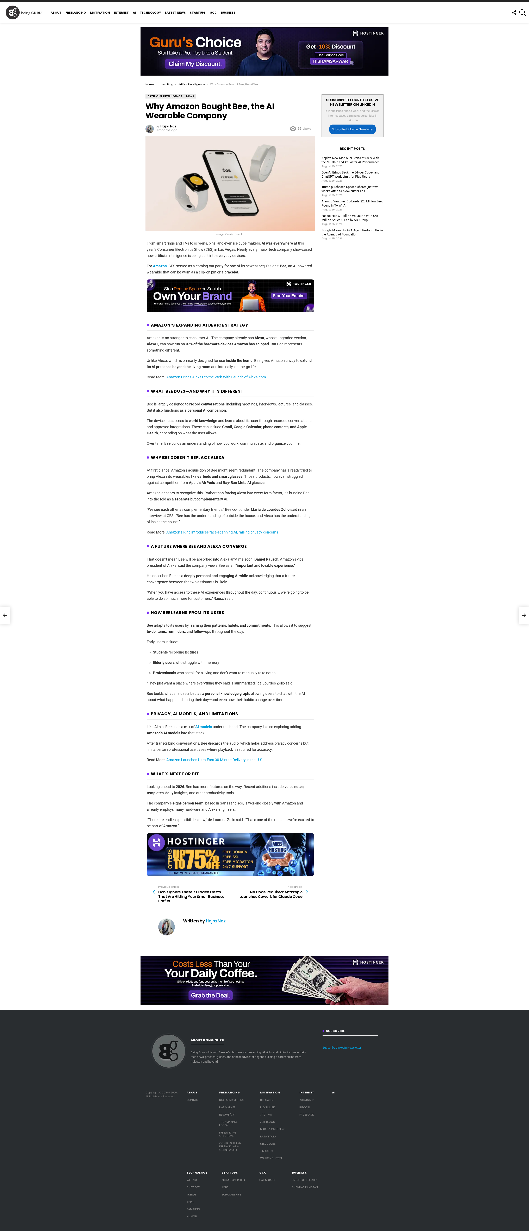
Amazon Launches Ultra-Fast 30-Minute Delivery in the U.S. (214, 760)
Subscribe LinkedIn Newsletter (352, 129)
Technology (150, 13)
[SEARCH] (522, 12)
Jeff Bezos (267, 1122)
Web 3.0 (192, 1180)
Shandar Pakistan (305, 1187)
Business (228, 13)
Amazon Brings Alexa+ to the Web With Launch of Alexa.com (216, 377)
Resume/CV (227, 1115)
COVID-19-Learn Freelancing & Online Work (230, 1146)
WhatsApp (306, 1100)
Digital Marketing (231, 1100)
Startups (198, 13)
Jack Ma (266, 1115)
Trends (192, 1195)
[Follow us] (514, 12)
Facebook (306, 1115)
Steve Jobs (268, 1144)
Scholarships (231, 1195)
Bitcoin (304, 1107)
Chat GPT (193, 1187)
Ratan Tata (268, 1136)
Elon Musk (267, 1107)
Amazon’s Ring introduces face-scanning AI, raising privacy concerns (222, 532)
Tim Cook (266, 1151)
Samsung (193, 1209)
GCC (213, 13)
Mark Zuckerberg (272, 1129)
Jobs (225, 1187)
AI (134, 13)
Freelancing (76, 13)
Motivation (100, 13)
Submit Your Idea (233, 1180)
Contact (193, 1100)
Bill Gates (267, 1100)
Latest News (175, 13)
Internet (121, 13)
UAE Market (227, 1107)
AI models (203, 727)
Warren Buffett (271, 1158)
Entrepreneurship (304, 1180)
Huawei (192, 1216)
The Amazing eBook (228, 1123)
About (56, 13)
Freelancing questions (227, 1134)
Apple (190, 1202)
